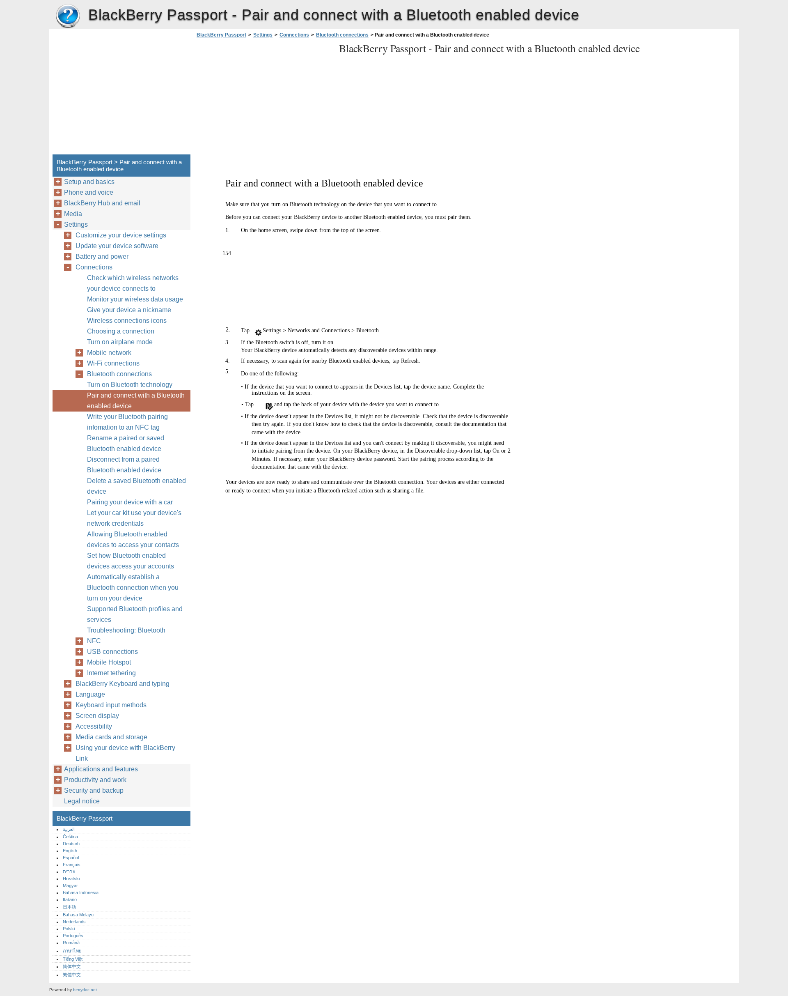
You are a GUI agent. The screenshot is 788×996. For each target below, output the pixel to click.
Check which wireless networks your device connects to (133, 283)
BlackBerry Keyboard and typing (123, 683)
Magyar (70, 885)
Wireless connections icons (127, 320)
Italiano (70, 899)
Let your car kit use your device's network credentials (134, 518)
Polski (69, 928)
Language (90, 694)
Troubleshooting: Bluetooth (126, 630)
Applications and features (101, 769)
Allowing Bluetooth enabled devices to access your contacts (133, 539)
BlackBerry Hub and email (102, 203)
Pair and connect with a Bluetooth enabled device (136, 400)
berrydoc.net (85, 989)
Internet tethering (111, 672)
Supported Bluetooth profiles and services (135, 614)
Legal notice (82, 801)
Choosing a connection (120, 331)
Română (71, 942)
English (70, 850)
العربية (69, 829)
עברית (69, 871)
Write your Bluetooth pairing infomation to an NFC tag (127, 422)
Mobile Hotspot (109, 662)
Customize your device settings (121, 235)
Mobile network (109, 352)
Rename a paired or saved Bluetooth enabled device (125, 443)
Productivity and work (95, 779)
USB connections (112, 651)
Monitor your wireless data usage (135, 299)
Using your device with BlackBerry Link (125, 753)
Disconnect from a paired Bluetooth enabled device (124, 465)
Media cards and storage (111, 737)
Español (71, 857)
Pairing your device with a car (130, 502)
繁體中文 (72, 974)
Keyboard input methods (111, 705)
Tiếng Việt (72, 959)
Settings (263, 35)
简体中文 (72, 966)
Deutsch (71, 843)
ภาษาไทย (72, 950)
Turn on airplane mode (120, 341)
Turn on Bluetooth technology (129, 384)
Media (73, 213)
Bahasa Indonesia (80, 892)
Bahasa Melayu (78, 914)
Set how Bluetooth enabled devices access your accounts (130, 561)
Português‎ (73, 935)
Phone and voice (88, 192)
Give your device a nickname (129, 309)
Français (71, 864)
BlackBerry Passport (67, 16)
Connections (294, 35)
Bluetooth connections (342, 35)
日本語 (69, 906)
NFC (94, 640)
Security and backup (94, 790)
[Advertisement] (263, 98)
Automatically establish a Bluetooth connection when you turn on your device (133, 587)
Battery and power (102, 256)
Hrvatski (71, 878)
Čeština (70, 836)
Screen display (97, 715)
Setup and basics (89, 181)
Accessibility (94, 726)
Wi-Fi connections (113, 363)
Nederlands (74, 921)
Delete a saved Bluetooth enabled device (136, 486)
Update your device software (117, 245)
